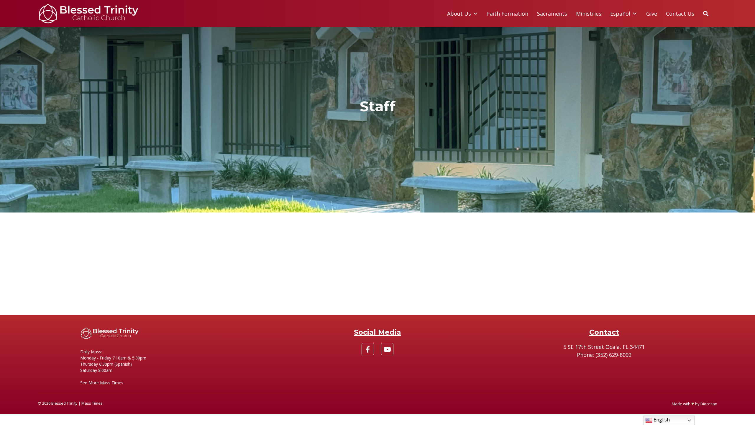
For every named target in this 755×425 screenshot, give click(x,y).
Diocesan (708, 403)
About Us (459, 13)
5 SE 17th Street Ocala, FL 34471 (604, 346)
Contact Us (680, 13)
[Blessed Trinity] (88, 13)
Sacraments (552, 13)
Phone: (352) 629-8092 (604, 354)
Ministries (588, 13)
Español (620, 13)
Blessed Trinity (64, 403)
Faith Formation (507, 13)
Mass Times (92, 403)
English (661, 419)
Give (651, 13)
